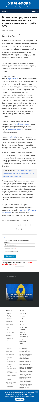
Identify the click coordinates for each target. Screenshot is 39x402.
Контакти (10, 351)
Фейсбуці (12, 137)
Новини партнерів (23, 333)
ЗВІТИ (9, 379)
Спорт (9, 341)
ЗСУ (23, 225)
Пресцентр (22, 7)
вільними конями (14, 129)
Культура (10, 335)
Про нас (9, 348)
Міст (28, 225)
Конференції (24, 337)
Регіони (9, 330)
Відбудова (10, 316)
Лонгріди (23, 330)
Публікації (23, 313)
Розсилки (10, 386)
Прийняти (19, 399)
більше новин (19, 267)
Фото (10, 225)
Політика (9, 318)
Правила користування (11, 360)
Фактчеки (10, 324)
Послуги (8, 7)
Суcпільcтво (10, 332)
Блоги (22, 324)
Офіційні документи (23, 340)
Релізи (22, 344)
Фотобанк (15, 7)
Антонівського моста (21, 124)
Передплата (11, 354)
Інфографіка (24, 327)
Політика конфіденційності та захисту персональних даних (12, 373)
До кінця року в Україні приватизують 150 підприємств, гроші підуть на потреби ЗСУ (18, 173)
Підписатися (10, 256)
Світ (8, 327)
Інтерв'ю (23, 316)
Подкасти (23, 310)
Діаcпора (10, 338)
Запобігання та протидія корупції (12, 367)
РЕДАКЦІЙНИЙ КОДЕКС (11, 383)
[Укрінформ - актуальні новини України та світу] (19, 3)
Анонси (29, 7)
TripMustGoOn (12, 79)
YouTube (14, 264)
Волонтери (17, 225)
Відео (21, 321)
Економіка (10, 321)
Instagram (5, 264)
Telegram (29, 263)
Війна (9, 313)
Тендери (9, 364)
